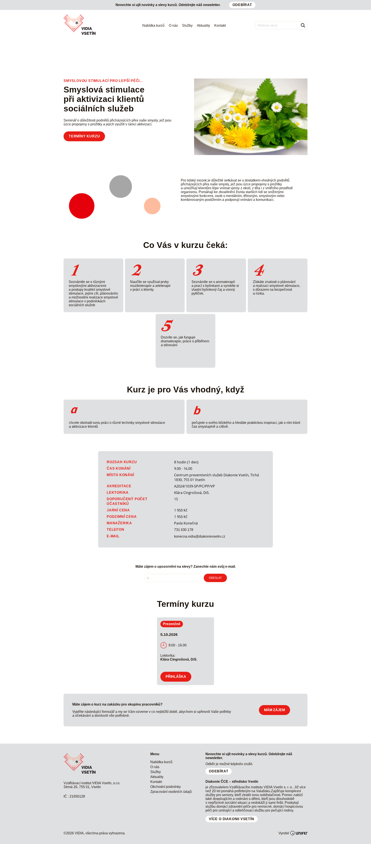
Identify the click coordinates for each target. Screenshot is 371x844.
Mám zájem (274, 710)
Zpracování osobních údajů (171, 791)
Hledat (303, 25)
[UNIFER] (298, 833)
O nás (173, 25)
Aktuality (203, 25)
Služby (187, 25)
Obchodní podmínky (165, 787)
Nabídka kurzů (153, 25)
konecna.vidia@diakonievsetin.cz (199, 536)
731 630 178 (183, 530)
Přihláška (176, 676)
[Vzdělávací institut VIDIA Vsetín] (80, 35)
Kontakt (220, 25)
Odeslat (215, 578)
